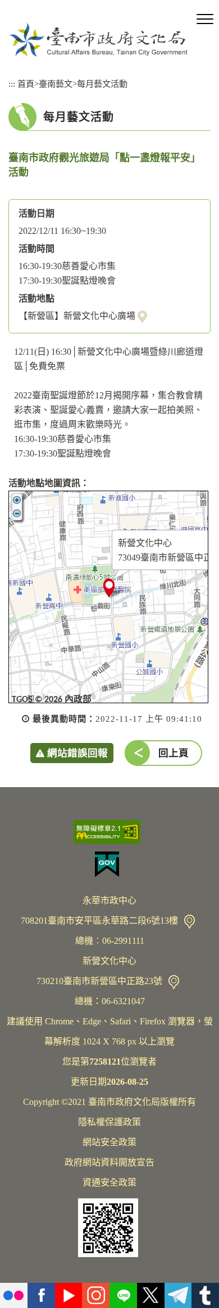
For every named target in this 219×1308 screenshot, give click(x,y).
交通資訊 (189, 922)
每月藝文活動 (102, 83)
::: (11, 83)
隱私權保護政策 (109, 1122)
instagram (96, 1295)
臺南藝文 (55, 83)
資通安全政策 (109, 1182)
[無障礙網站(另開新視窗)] (109, 832)
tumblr (205, 1295)
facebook (41, 1295)
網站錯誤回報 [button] (77, 753)
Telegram (178, 1295)
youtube (69, 1295)
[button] (205, 19)
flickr (14, 1295)
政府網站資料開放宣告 (109, 1162)
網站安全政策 (109, 1142)
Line (123, 1295)
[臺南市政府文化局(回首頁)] (98, 39)
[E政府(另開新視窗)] (109, 864)
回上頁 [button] (173, 753)
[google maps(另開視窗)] (142, 316)
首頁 (25, 83)
